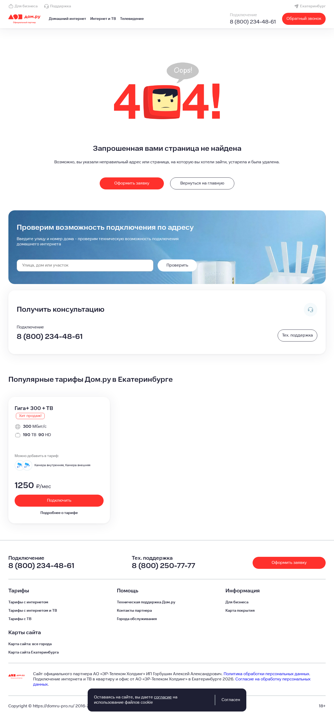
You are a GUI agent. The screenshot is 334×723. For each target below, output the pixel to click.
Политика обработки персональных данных (266, 674)
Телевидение (132, 19)
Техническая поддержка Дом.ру (146, 602)
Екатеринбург (313, 6)
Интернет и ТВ (103, 19)
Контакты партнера (134, 611)
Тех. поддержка (297, 335)
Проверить (177, 265)
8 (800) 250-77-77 (163, 566)
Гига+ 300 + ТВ (34, 408)
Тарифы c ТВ (19, 619)
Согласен (231, 699)
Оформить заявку (131, 183)
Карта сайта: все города (30, 644)
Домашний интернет (67, 19)
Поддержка (60, 6)
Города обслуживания (137, 619)
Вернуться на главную (202, 183)
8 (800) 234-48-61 (253, 22)
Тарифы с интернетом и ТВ (32, 611)
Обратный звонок (304, 18)
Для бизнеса (26, 6)
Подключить (59, 500)
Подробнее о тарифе (59, 513)
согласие (163, 697)
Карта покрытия (240, 611)
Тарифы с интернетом (28, 602)
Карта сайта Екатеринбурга (33, 652)
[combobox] (85, 265)
